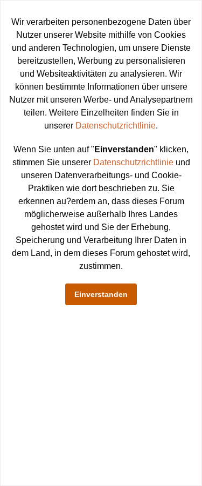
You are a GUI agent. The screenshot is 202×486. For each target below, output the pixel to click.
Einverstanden (101, 294)
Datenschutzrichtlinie (115, 125)
